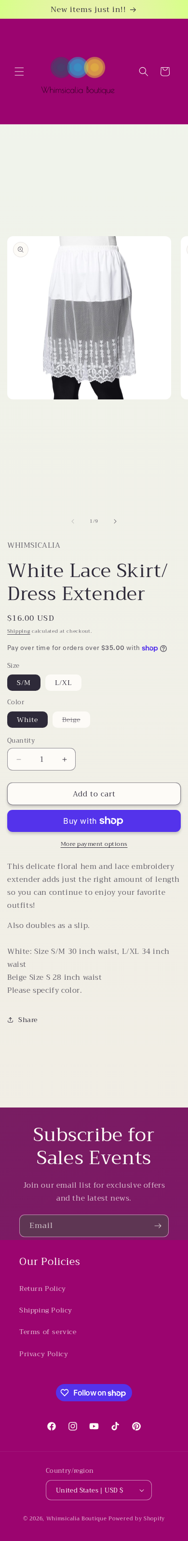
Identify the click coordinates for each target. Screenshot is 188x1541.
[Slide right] (115, 521)
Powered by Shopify (136, 1518)
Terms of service (48, 1331)
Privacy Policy (43, 1354)
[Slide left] (72, 521)
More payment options (94, 844)
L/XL (63, 682)
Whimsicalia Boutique (76, 1518)
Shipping (18, 631)
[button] (19, 71)
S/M (24, 682)
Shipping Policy (45, 1310)
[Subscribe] (157, 1226)
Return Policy (42, 1288)
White (27, 719)
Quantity (21, 741)
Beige (76, 720)
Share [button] (28, 1019)
